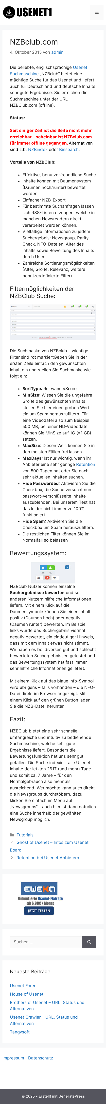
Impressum (13, 1057)
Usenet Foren (23, 985)
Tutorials (25, 834)
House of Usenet (26, 994)
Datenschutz (40, 1057)
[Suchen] (89, 942)
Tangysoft (20, 1031)
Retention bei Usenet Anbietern (48, 857)
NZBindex (38, 149)
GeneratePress (71, 1096)
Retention (85, 464)
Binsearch (69, 149)
